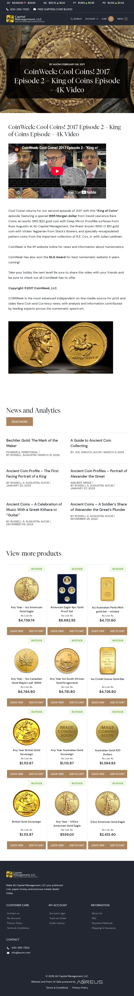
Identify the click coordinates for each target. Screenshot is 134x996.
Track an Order (57, 918)
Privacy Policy (15, 923)
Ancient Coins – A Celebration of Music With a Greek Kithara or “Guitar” (34, 509)
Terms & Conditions (18, 928)
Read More (20, 421)
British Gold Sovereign (26, 821)
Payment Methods (102, 923)
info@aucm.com (21, 952)
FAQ (94, 918)
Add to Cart (36, 631)
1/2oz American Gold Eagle (107, 821)
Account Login (57, 913)
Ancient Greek (81, 482)
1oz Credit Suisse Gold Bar (107, 679)
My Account (14, 918)
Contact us (13, 913)
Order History (57, 923)
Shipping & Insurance (104, 928)
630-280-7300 (19, 9)
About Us (97, 913)
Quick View (16, 631)
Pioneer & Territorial (22, 452)
